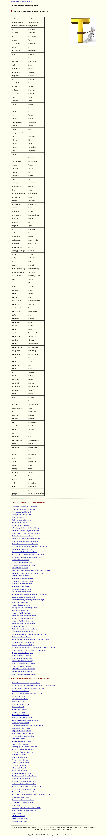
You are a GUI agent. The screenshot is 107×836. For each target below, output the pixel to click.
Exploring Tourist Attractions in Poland (24, 792)
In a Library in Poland (19, 755)
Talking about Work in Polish (21, 512)
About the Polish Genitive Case (22, 621)
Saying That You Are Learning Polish (24, 608)
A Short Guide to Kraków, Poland (23, 736)
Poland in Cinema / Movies (21, 778)
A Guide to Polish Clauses (21, 586)
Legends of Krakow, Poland (21, 728)
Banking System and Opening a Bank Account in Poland (31, 794)
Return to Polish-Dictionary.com (21, 1)
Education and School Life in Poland (24, 789)
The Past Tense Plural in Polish (22, 562)
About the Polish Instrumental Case (24, 616)
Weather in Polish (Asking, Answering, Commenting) (29, 594)
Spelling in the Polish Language (22, 653)
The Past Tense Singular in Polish (23, 565)
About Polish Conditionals (20, 525)
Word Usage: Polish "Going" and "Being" (25, 528)
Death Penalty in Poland (20, 818)
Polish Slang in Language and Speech (25, 541)
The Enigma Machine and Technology (24, 507)
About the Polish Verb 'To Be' (21, 613)
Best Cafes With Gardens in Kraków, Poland (27, 693)
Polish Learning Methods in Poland (23, 663)
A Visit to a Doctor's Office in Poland (24, 784)
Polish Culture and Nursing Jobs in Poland (26, 683)
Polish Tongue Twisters (20, 602)
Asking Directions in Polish (21, 610)
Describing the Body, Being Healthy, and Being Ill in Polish (31, 570)
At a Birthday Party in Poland (21, 741)
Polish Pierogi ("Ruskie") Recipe (23, 733)
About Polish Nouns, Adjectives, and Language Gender (30, 639)
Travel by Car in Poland (20, 765)
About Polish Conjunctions (21, 605)
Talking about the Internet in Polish (23, 509)
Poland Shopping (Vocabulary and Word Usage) (28, 600)
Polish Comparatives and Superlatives (25, 629)
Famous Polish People (19, 821)
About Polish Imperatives (20, 560)
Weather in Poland (18, 816)
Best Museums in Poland (20, 691)
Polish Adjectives (17, 517)
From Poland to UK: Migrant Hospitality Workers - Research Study (34, 685)
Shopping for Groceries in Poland (23, 800)
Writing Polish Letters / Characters (23, 669)
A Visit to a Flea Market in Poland (23, 752)
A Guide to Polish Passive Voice (23, 581)
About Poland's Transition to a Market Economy (28, 688)
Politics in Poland (18, 707)
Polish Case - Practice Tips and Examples (26, 533)
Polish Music (16, 813)
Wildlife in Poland (18, 701)
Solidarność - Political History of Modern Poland (28, 725)
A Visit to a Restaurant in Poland (23, 749)
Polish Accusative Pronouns (21, 520)
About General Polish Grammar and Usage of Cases (29, 634)
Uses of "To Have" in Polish (21, 576)
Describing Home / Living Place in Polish (25, 530)
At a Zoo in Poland (18, 739)
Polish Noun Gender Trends (21, 637)
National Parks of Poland (20, 715)
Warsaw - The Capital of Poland (22, 717)
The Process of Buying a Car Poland (24, 776)
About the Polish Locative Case (22, 618)
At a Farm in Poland (18, 712)
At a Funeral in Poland (19, 709)
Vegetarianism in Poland (20, 699)
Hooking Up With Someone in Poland (24, 747)
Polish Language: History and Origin (24, 674)
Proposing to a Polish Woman (22, 773)
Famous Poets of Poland (20, 704)
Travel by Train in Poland (20, 763)
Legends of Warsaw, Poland (21, 731)
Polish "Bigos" (16, 805)
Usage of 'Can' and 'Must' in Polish (23, 597)
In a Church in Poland (19, 757)
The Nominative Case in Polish (22, 631)
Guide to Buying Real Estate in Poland (25, 720)
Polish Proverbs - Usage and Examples (25, 544)
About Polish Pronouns (20, 522)
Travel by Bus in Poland (20, 760)
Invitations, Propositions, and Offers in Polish (27, 557)
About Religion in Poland (20, 723)
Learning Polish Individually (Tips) (23, 645)
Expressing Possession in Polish (23, 549)
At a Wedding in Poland (20, 744)
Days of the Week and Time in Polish (24, 552)
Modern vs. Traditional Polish (22, 666)
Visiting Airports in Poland (20, 797)
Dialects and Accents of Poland (22, 671)
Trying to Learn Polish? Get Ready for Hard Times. (29, 650)
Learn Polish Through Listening (22, 661)
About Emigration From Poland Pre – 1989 (26, 808)
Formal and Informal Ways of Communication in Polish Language (34, 647)
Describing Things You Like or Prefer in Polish (27, 573)
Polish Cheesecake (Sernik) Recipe (24, 810)
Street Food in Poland (19, 770)
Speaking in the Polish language (23, 642)
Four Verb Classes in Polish (21, 592)
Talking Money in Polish (20, 568)
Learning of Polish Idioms (20, 626)
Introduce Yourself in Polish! (21, 655)
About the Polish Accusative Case (23, 624)
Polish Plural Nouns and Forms (22, 536)
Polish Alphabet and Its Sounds (22, 658)
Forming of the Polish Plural (21, 589)
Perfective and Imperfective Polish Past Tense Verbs (29, 546)
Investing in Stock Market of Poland (24, 781)
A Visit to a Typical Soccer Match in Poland (26, 786)
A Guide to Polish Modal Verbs (22, 584)
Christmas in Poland (19, 768)
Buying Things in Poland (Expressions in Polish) (28, 554)
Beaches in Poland (18, 696)
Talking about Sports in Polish (22, 514)
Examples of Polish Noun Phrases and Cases (27, 538)
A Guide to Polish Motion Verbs (22, 578)
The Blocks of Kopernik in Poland (23, 802)
